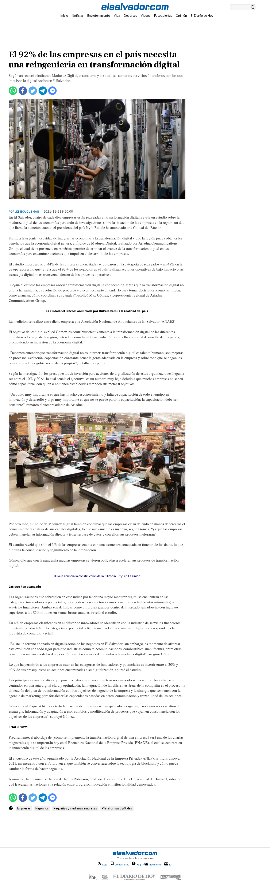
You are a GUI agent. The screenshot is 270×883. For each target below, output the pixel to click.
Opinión (181, 15)
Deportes (130, 15)
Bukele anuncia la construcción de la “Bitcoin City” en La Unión (97, 576)
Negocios (42, 808)
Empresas (24, 808)
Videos (145, 15)
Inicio (64, 15)
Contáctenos (122, 864)
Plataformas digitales (117, 808)
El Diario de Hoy (201, 15)
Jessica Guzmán (27, 211)
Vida (117, 15)
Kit (170, 864)
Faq (139, 864)
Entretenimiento (98, 15)
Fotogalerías (163, 15)
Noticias (78, 15)
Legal (105, 864)
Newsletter (155, 864)
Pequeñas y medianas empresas (75, 808)
